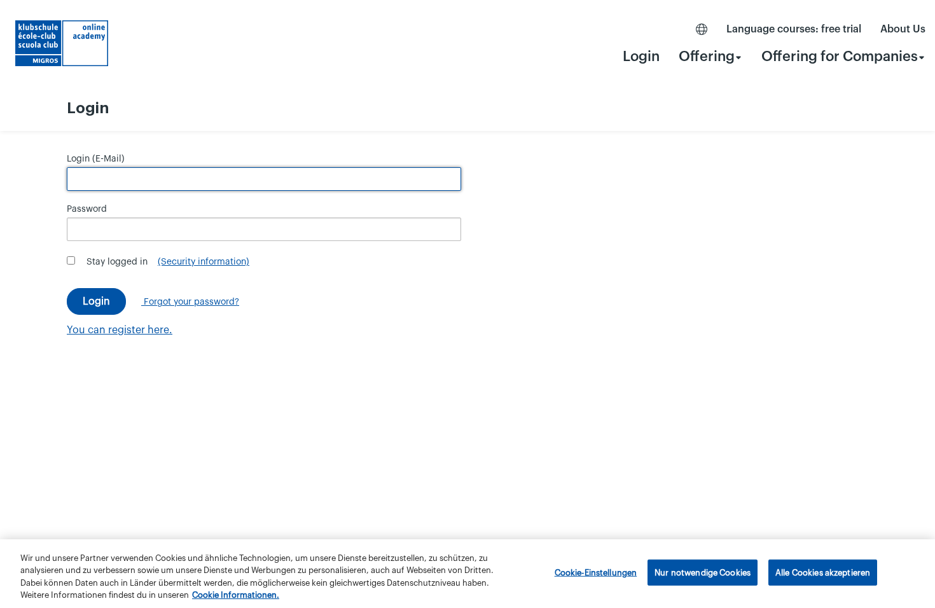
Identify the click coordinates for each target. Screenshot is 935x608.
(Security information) (203, 262)
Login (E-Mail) (96, 159)
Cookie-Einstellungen (596, 573)
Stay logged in (117, 262)
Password (87, 209)
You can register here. (119, 330)
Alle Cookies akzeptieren (822, 573)
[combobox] (710, 56)
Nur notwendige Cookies (702, 573)
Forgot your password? (190, 302)
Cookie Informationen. (235, 595)
